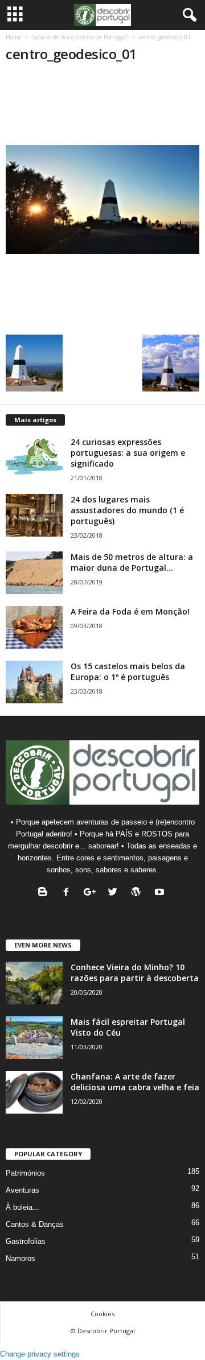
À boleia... (22, 1207)
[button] (187, 15)
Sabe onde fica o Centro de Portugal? (80, 37)
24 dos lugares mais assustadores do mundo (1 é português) (127, 510)
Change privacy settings (40, 1354)
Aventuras (22, 1190)
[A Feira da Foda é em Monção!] (34, 627)
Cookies (102, 1313)
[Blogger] (45, 893)
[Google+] (92, 893)
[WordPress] (138, 893)
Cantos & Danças (35, 1224)
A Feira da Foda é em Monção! (130, 611)
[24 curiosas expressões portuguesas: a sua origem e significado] (34, 457)
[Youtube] (160, 893)
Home (13, 37)
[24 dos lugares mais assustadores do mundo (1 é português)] (34, 515)
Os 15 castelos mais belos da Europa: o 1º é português (128, 671)
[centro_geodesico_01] (102, 199)
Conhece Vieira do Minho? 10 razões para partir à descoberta (135, 972)
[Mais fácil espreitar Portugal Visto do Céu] (34, 1037)
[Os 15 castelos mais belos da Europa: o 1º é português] (34, 682)
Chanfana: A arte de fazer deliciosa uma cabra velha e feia (135, 1082)
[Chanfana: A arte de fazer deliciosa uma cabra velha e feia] (34, 1092)
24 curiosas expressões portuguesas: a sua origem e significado (128, 452)
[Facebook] (68, 893)
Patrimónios (25, 1173)
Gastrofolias (26, 1241)
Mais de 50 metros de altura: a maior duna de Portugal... (132, 562)
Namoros (20, 1258)
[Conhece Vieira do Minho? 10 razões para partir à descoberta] (34, 983)
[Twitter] (115, 893)
